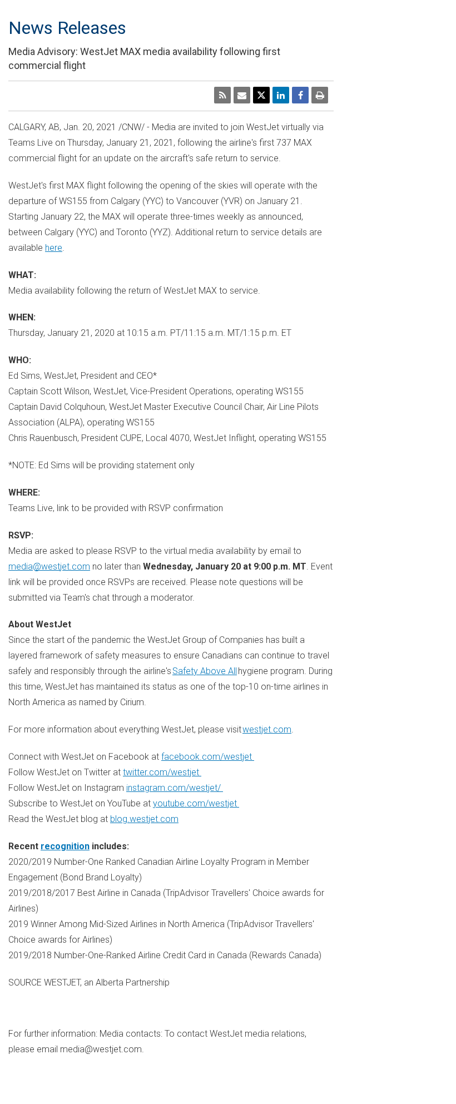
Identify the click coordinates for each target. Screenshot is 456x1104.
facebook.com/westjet (207, 756)
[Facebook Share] (300, 95)
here (53, 247)
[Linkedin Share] (280, 95)
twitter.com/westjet (162, 772)
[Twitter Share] (261, 95)
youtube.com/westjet (196, 803)
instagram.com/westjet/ (174, 788)
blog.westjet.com (144, 819)
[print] (319, 95)
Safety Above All (204, 671)
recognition (65, 846)
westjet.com (266, 729)
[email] (242, 95)
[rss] (222, 95)
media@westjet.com (49, 566)
